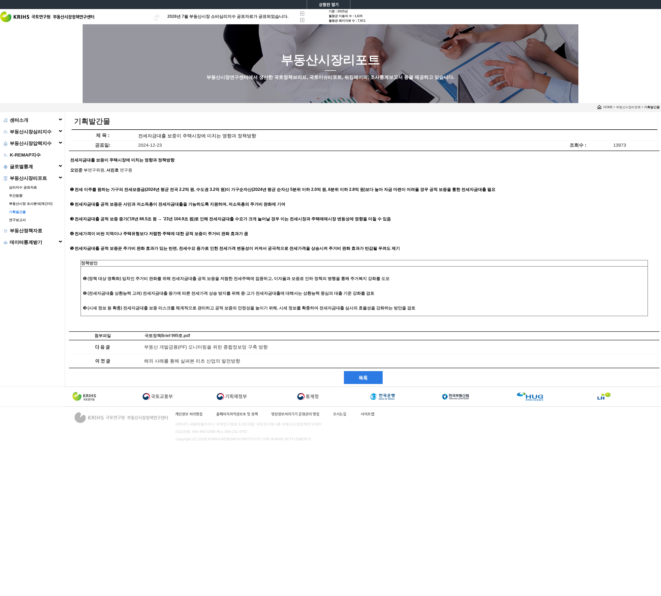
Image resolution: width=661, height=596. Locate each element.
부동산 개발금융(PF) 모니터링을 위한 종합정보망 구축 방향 (206, 347)
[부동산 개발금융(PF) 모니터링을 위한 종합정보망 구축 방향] (103, 346)
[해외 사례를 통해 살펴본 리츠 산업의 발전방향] (103, 360)
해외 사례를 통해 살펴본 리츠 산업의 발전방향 (192, 361)
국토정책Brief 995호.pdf (167, 335)
